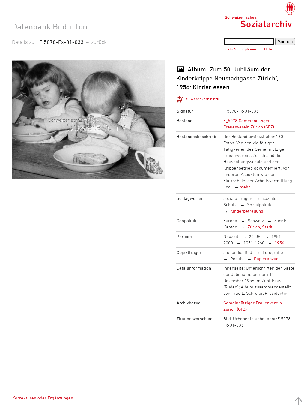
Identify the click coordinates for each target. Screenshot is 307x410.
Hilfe (268, 49)
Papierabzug (266, 258)
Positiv (236, 258)
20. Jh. (255, 236)
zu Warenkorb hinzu (202, 98)
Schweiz (256, 220)
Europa (230, 220)
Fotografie (273, 252)
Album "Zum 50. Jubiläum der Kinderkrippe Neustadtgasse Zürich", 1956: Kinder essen (227, 78)
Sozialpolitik (259, 204)
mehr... (247, 186)
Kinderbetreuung (246, 210)
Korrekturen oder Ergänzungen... (44, 397)
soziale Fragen (237, 198)
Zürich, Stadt (260, 226)
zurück (99, 42)
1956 (279, 242)
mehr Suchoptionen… (242, 49)
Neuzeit (230, 236)
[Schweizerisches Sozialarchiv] (260, 15)
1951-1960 (253, 242)
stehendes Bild (237, 252)
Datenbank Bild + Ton (49, 26)
